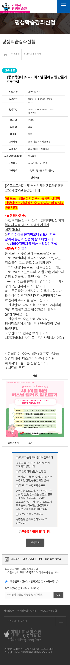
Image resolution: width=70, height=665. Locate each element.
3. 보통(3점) (49, 581)
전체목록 (35, 542)
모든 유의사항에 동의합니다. (36, 531)
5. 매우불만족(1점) (30, 588)
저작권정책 (9, 610)
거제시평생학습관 (15, 7)
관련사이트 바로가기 (17, 621)
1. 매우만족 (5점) (16, 581)
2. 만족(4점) (34, 581)
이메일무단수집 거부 (27, 610)
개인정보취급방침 (48, 610)
